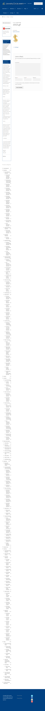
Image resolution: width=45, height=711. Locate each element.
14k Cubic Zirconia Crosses (7, 618)
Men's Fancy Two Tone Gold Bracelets (8, 343)
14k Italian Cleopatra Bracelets (8, 185)
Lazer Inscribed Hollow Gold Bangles (8, 253)
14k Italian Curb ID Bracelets (8, 305)
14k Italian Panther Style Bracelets (8, 206)
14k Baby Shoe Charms (8, 570)
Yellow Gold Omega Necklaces (8, 519)
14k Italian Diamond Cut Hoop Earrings (8, 427)
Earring (5, 376)
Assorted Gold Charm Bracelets (8, 282)
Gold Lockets (7, 591)
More (18, 12)
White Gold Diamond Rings (7, 680)
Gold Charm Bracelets (8, 286)
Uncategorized (6, 168)
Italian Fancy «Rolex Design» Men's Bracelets (8, 373)
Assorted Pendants (6, 557)
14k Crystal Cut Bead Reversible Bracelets (8, 176)
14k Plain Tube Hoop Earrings (8, 435)
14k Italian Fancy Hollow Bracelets (8, 193)
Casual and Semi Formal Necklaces (8, 468)
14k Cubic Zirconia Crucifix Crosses (7, 623)
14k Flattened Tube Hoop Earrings (8, 422)
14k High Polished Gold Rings (8, 650)
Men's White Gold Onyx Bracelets (8, 364)
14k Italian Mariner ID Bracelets (8, 313)
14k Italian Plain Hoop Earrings (8, 431)
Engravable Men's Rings (8, 657)
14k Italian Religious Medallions (8, 634)
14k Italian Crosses (8, 627)
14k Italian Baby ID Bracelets (8, 301)
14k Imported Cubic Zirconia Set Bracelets (8, 181)
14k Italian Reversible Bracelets (8, 210)
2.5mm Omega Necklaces (8, 535)
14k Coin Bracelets (7, 238)
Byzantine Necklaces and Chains (7, 464)
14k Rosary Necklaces (8, 486)
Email (25, 77)
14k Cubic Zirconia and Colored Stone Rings (7, 661)
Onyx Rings (7, 664)
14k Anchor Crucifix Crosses (8, 614)
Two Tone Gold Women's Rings (7, 677)
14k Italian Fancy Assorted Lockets (8, 595)
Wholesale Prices (6, 49)
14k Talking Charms (8, 585)
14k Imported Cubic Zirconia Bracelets (8, 264)
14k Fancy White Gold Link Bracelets (8, 332)
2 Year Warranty (5, 45)
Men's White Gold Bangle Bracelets (8, 360)
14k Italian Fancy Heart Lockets (8, 599)
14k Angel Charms (7, 560)
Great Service (5, 53)
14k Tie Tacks (7, 457)
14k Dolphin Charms (8, 573)
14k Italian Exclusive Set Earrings (8, 394)
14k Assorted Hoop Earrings (8, 405)
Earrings (11, 12)
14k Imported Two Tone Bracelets (8, 268)
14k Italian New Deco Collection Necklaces (8, 505)
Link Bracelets (7, 320)
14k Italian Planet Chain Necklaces (8, 482)
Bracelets (19, 8)
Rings (25, 8)
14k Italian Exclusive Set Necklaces (8, 496)
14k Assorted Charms (8, 567)
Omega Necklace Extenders (7, 544)
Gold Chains (4, 8)
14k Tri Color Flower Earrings (8, 388)
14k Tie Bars (7, 455)
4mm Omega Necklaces (8, 538)
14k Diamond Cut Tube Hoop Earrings (8, 414)
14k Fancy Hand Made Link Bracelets (8, 323)
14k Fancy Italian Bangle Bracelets (8, 243)
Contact (25, 3)
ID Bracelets (7, 294)
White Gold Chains (8, 511)
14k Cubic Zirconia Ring (7, 445)
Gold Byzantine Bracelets (7, 224)
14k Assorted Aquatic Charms (8, 563)
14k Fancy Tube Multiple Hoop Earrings (8, 418)
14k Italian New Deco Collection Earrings (8, 399)
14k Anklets (7, 442)
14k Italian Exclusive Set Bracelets (8, 189)
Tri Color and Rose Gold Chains (7, 683)
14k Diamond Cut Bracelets (8, 228)
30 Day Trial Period (6, 44)
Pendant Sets (6, 546)
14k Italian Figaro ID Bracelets (8, 309)
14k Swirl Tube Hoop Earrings (8, 438)
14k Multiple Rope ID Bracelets (8, 317)
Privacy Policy (19, 698)
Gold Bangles (7, 292)
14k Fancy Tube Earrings (8, 385)
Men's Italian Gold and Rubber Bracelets (8, 352)
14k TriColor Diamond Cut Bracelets (8, 231)
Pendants (5, 12)
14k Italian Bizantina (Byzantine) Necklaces (8, 491)
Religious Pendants (6, 611)
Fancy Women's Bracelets (7, 172)
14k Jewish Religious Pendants (8, 638)
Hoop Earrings (7, 402)
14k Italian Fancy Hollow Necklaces (8, 500)
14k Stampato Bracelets (8, 221)
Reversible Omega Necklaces (8, 527)
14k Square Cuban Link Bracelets (8, 336)
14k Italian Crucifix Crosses (8, 630)
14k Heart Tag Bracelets (8, 260)
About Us (20, 3)
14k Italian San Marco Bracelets (8, 214)
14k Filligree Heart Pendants (8, 551)
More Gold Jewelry (7, 441)
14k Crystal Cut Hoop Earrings (8, 409)
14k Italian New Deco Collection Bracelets (8, 202)
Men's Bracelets (7, 339)
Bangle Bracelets (8, 240)
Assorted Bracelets (6, 235)
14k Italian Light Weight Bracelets (8, 197)
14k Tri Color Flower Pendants (8, 588)
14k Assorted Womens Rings (8, 647)
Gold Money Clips (8, 459)
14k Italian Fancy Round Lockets (8, 607)
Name (16, 77)
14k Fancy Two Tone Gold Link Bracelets (7, 328)
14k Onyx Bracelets (7, 218)
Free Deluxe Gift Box (6, 54)
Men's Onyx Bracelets (8, 357)
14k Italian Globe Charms (8, 579)
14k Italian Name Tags (8, 582)
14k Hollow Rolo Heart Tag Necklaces (8, 478)
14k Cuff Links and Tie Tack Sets (8, 448)
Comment (17, 62)
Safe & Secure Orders (6, 50)
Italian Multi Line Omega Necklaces (8, 531)
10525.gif (7, 16)
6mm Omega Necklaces (8, 540)
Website (34, 77)
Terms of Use (19, 695)
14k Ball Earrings (7, 382)
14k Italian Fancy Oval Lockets (8, 603)
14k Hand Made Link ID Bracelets (8, 297)
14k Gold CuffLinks (8, 450)
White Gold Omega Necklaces (8, 523)
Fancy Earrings (7, 391)
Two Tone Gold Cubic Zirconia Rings (7, 673)
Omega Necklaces (8, 516)
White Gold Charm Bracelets (8, 289)
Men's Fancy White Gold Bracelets (8, 348)
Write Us (4, 156)
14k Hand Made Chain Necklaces (8, 471)
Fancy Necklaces (7, 488)
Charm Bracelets (7, 279)
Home (4, 16)
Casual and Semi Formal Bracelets (8, 257)
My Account (30, 3)
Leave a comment (16, 31)
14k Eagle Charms (7, 576)
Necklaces (12, 8)
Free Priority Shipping (6, 52)
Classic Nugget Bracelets (7, 368)
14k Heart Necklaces (7, 475)
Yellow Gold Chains (8, 514)
